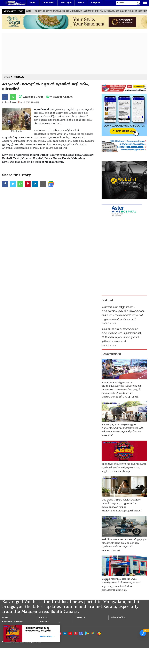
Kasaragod (66, 2)
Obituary (19, 77)
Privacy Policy (118, 617)
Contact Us (79, 617)
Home (33, 2)
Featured (107, 300)
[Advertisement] (74, 53)
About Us (42, 617)
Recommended (111, 354)
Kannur (81, 2)
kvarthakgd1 (11, 102)
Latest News (48, 2)
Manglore (95, 2)
